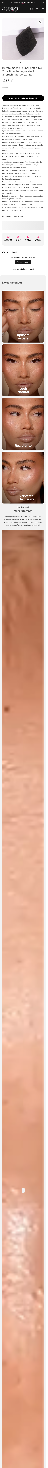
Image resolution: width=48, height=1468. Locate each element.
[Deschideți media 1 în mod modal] (40, 22)
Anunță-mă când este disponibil (23, 98)
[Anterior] (3, 2)
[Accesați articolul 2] (23, 62)
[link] (23, 336)
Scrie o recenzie (23, 262)
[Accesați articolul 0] (20, 62)
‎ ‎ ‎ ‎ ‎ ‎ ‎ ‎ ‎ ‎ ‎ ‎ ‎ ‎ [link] (23, 443)
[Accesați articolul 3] (26, 62)
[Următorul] (43, 2)
